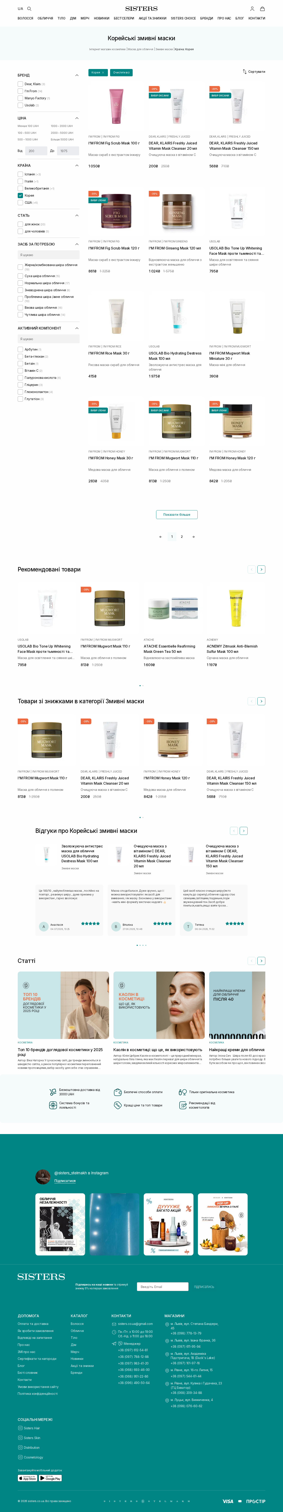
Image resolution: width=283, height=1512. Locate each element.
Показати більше (176, 514)
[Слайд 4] (145, 945)
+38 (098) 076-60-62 (186, 1406)
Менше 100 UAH (28, 126)
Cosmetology (33, 1457)
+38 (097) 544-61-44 (186, 1376)
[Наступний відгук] (244, 831)
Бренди (76, 1372)
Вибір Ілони (98, 200)
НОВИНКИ (101, 18)
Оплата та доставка (33, 1324)
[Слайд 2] (140, 945)
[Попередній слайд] (252, 569)
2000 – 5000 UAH (62, 132)
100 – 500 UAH (27, 132)
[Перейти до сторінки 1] (140, 685)
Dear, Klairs (157, 136)
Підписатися (65, 1181)
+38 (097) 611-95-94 (186, 1346)
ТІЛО (61, 18)
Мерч (75, 1352)
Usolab (214, 241)
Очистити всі (121, 72)
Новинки (77, 1359)
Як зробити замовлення (36, 1331)
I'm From (94, 136)
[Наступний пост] (240, 1224)
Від (20, 151)
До (52, 151)
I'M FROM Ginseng (175, 241)
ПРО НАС (224, 18)
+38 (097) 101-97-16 (185, 1363)
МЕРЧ (85, 18)
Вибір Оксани (160, 95)
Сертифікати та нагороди (37, 1359)
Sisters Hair (32, 1428)
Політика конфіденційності (38, 1393)
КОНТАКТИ (257, 18)
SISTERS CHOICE (183, 18)
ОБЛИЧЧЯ (45, 18)
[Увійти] (252, 8)
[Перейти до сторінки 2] (142, 685)
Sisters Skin (32, 1438)
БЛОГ (239, 18)
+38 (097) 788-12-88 (133, 1357)
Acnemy (212, 639)
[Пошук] (29, 8)
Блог (21, 1366)
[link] (262, 8)
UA (20, 8)
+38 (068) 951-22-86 (133, 1376)
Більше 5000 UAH (62, 139)
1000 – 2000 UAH (62, 126)
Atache (149, 639)
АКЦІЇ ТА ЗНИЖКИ (152, 18)
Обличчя (77, 1331)
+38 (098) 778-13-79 (186, 1333)
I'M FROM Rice (112, 346)
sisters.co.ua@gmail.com (135, 1324)
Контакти (25, 1380)
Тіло (74, 1338)
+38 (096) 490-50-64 (134, 1383)
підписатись (204, 1286)
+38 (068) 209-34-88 (186, 1393)
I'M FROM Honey (114, 451)
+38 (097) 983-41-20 (133, 1363)
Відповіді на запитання (35, 1338)
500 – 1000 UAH (28, 139)
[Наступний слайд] (261, 569)
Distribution (32, 1447)
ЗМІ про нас (26, 1352)
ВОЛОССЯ (25, 18)
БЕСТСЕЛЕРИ (124, 18)
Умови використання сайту (38, 1387)
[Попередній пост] (42, 1224)
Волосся (77, 1324)
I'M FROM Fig (111, 136)
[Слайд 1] (137, 945)
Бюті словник (28, 1372)
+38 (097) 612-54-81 (133, 1350)
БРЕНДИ (206, 18)
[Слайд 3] (142, 945)
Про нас (24, 1345)
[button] (98, 72)
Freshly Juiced (179, 136)
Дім (73, 1345)
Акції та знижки (82, 1366)
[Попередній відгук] (234, 831)
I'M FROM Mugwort (237, 346)
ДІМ (73, 18)
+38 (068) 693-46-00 (134, 1370)
